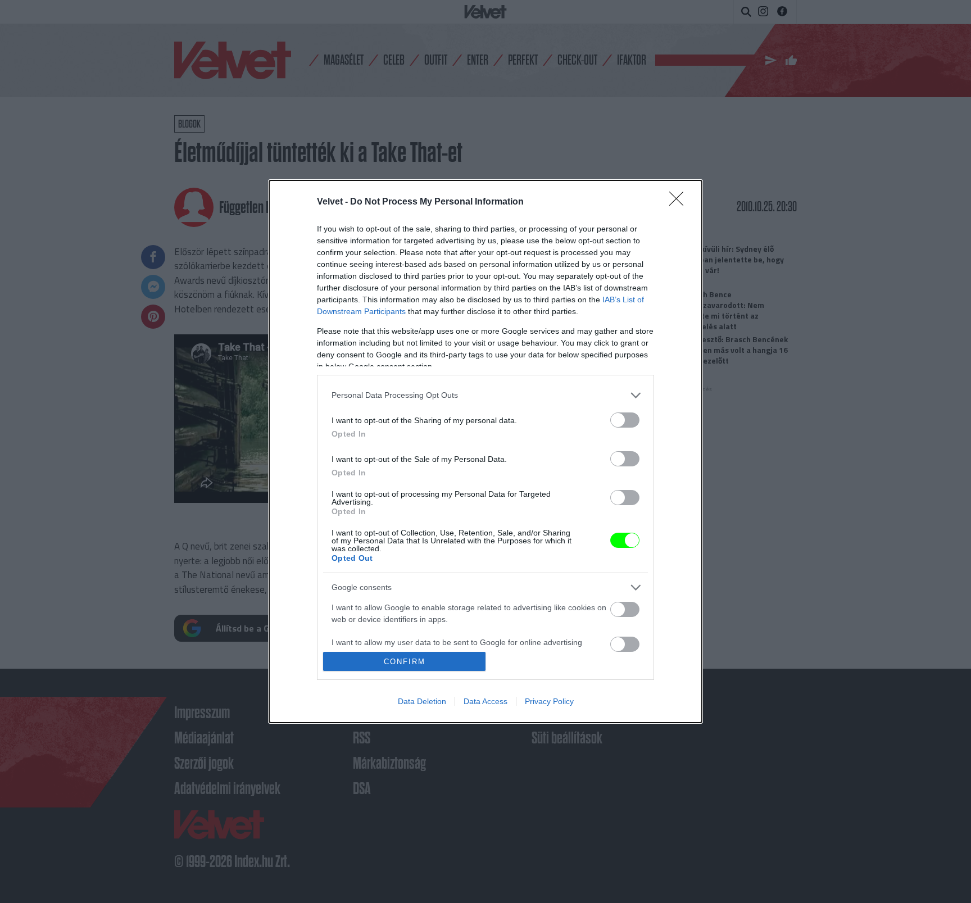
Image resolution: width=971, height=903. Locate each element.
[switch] (624, 420)
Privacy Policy (549, 701)
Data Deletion (422, 701)
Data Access (485, 701)
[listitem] (485, 395)
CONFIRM (404, 661)
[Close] (680, 202)
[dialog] (485, 451)
